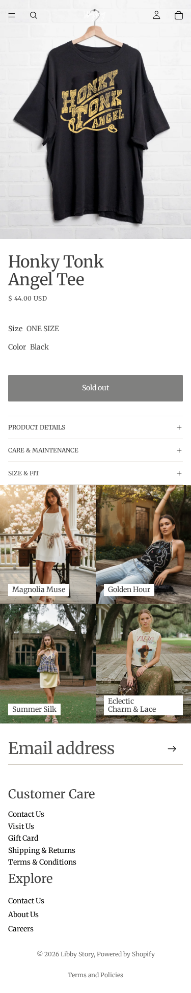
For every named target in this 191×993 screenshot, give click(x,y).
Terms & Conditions (42, 862)
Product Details (36, 427)
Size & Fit (23, 473)
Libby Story (77, 954)
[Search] (33, 15)
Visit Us (21, 826)
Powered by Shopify (126, 954)
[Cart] (179, 15)
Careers (21, 928)
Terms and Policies (95, 975)
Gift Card (23, 838)
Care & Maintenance (43, 450)
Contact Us (26, 814)
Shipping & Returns (41, 850)
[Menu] (11, 15)
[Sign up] (172, 749)
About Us (23, 915)
